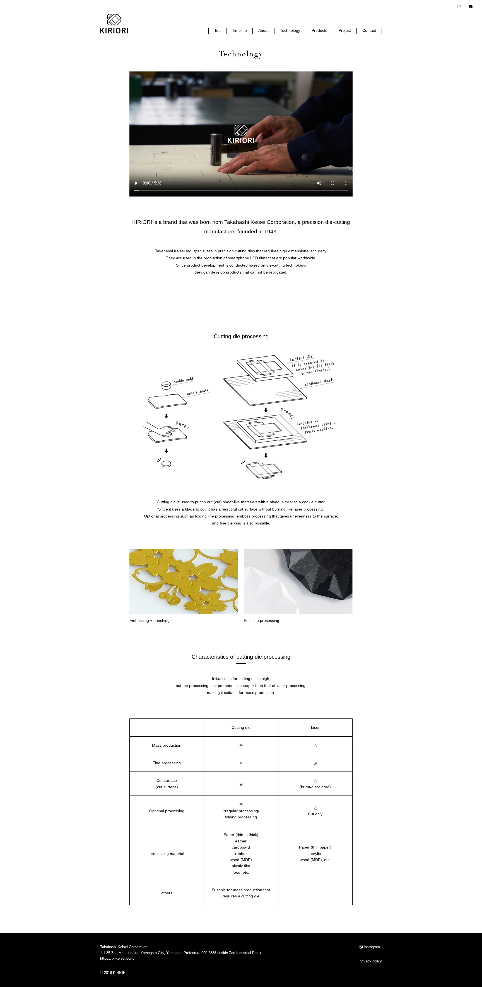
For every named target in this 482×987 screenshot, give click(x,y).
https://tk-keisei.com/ (117, 958)
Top (217, 30)
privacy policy (371, 961)
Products (319, 30)
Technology (290, 30)
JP (459, 7)
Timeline (239, 30)
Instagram (371, 947)
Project (345, 30)
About (263, 30)
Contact (369, 30)
